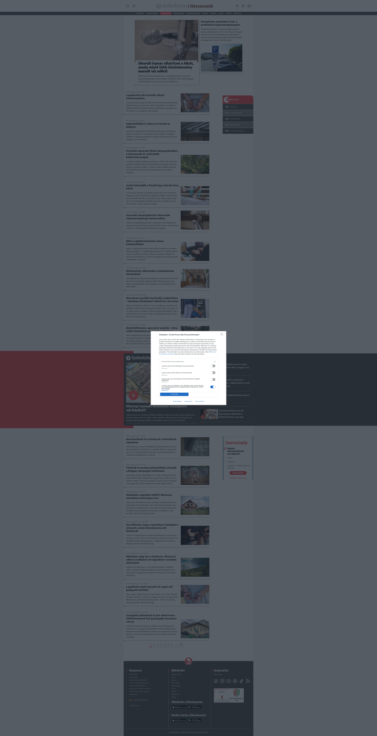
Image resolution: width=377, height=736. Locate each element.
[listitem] (188, 362)
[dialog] (188, 368)
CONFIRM (174, 394)
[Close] (222, 335)
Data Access (188, 401)
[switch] (212, 366)
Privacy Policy (199, 401)
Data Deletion (177, 401)
